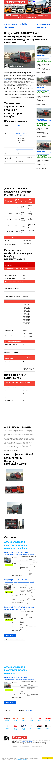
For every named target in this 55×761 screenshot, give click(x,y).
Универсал (27, 15)
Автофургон (27, 17)
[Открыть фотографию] (19, 56)
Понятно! (47, 758)
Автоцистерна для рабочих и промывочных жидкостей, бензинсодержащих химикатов (23, 134)
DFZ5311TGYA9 (44, 120)
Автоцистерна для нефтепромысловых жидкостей (15, 670)
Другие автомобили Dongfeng (14, 639)
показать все (10, 635)
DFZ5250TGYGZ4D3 (44, 89)
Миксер (34, 17)
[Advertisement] (20, 175)
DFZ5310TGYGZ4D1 (44, 152)
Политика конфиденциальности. (27, 741)
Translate (30, 710)
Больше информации (21, 759)
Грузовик (20, 17)
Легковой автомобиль (17, 15)
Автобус (34, 15)
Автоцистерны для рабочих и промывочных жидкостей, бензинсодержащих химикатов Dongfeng (44, 60)
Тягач (46, 15)
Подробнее (9, 592)
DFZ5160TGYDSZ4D (44, 56)
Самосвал (40, 15)
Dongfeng (18, 125)
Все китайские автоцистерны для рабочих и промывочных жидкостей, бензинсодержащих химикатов (43, 25)
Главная (9, 15)
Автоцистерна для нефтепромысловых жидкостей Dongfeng (15, 545)
